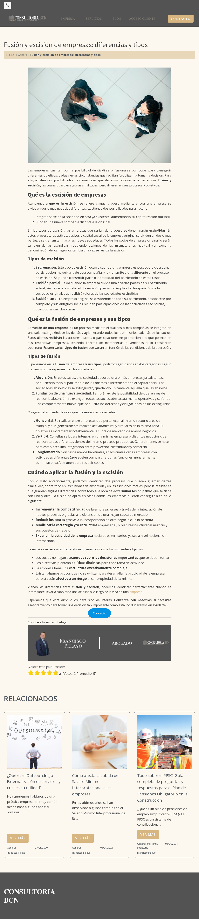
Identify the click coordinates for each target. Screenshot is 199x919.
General (23, 55)
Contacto (181, 19)
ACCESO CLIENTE (142, 18)
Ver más (17, 838)
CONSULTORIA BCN (31, 895)
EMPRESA (68, 18)
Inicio (9, 55)
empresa (135, 592)
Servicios (94, 18)
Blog (117, 18)
